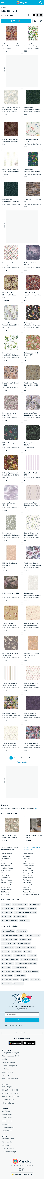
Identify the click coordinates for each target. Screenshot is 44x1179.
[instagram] (19, 1169)
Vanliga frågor (7, 1114)
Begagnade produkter (10, 1079)
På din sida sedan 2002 (10, 1056)
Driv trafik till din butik (10, 1090)
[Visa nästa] (32, 757)
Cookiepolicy (6, 1145)
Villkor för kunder (8, 1103)
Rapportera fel (22, 762)
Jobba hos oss (7, 1121)
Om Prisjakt (6, 1111)
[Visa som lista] (37, 15)
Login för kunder (8, 1100)
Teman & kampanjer (9, 1066)
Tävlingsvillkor (7, 1142)
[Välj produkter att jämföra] (35, 21)
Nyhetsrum (6, 1124)
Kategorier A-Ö (7, 1072)
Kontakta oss (7, 1118)
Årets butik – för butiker (10, 1096)
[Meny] (2, 2)
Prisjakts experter (8, 1062)
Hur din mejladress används (13, 1025)
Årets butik (6, 1069)
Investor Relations (8, 1127)
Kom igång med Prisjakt (10, 1053)
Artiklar (4, 1059)
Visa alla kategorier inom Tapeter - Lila (32, 848)
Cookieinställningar (9, 1152)
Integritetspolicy (8, 1148)
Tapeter (5, 7)
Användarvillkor (8, 1139)
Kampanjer (6, 1075)
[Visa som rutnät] (34, 15)
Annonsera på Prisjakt (10, 1093)
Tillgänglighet (7, 1131)
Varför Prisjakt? (7, 1087)
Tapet (36, 808)
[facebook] (23, 1169)
